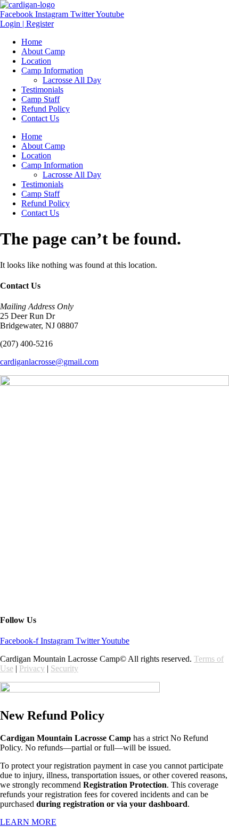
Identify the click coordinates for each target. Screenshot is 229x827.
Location (36, 60)
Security (64, 668)
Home (31, 41)
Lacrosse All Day (72, 80)
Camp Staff (40, 99)
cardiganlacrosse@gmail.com (49, 361)
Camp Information (52, 70)
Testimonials (42, 89)
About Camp (43, 51)
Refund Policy (45, 108)
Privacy (32, 668)
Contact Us (40, 118)
